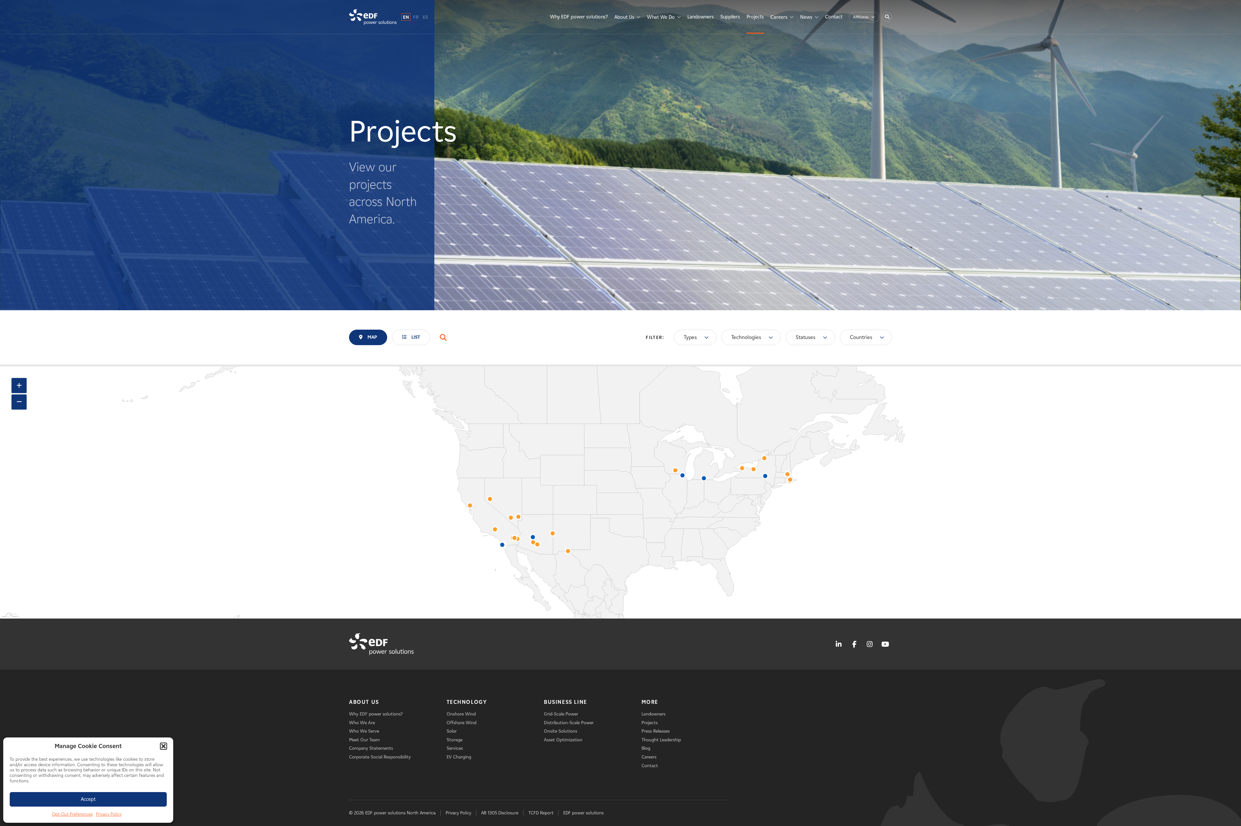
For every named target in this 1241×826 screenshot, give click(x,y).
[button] (163, 746)
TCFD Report (540, 813)
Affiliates (860, 17)
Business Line (565, 702)
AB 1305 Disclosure (499, 813)
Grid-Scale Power (561, 714)
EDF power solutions (583, 813)
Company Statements (371, 748)
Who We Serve (364, 731)
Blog (646, 748)
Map (372, 337)
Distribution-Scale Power (569, 722)
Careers (779, 17)
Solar (452, 731)
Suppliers (730, 17)
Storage (454, 740)
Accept (88, 799)
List (415, 337)
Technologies (746, 337)
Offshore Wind (461, 722)
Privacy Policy (109, 814)
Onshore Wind (461, 714)
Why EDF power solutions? (579, 17)
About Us (624, 17)
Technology (467, 702)
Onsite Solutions (560, 731)
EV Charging (459, 757)
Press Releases (656, 731)
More (650, 702)
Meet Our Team (364, 740)
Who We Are (362, 722)
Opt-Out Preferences (72, 814)
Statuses (805, 337)
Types (690, 337)
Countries (861, 337)
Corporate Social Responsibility (380, 757)
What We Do (661, 17)
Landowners (700, 17)
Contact (834, 17)
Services (455, 748)
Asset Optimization (563, 740)
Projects (755, 17)
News (806, 17)
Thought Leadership (661, 740)
